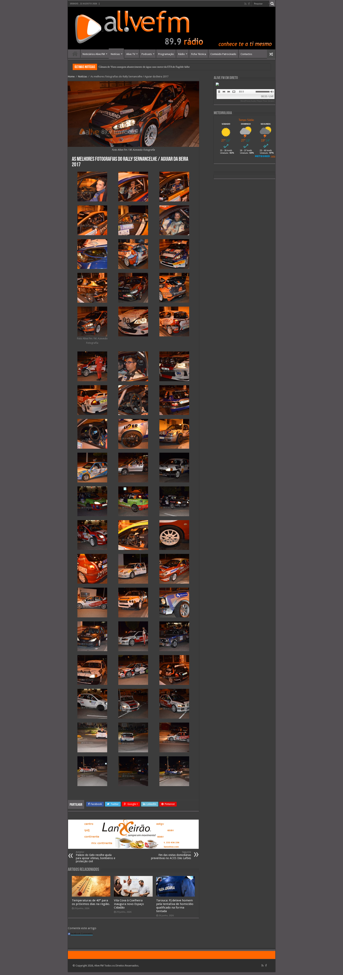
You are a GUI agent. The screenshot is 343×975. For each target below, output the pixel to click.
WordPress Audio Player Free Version (257, 101)
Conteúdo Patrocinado (223, 54)
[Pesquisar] (272, 4)
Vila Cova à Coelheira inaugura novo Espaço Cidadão (129, 904)
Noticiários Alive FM (94, 54)
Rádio (181, 54)
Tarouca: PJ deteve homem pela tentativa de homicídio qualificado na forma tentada (174, 906)
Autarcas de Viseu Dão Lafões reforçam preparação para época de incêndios (139, 66)
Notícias (115, 54)
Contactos (246, 54)
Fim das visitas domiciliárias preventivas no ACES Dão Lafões (171, 855)
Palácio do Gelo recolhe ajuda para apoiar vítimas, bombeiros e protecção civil (95, 857)
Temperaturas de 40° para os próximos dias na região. (91, 902)
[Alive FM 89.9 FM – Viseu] (171, 28)
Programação (166, 54)
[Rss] (245, 3)
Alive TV (130, 54)
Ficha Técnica (198, 54)
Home (75, 53)
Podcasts (147, 54)
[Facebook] (249, 3)
